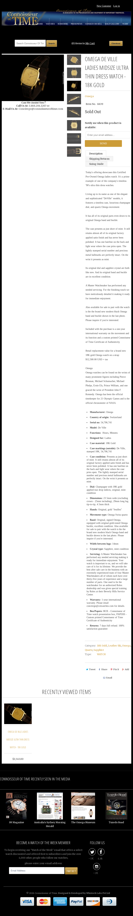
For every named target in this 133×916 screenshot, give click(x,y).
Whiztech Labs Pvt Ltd (98, 893)
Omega (89, 96)
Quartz (88, 650)
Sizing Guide (96, 164)
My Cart (90, 43)
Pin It (116, 669)
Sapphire (99, 650)
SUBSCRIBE (63, 24)
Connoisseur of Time (46, 893)
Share (104, 669)
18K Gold (102, 645)
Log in (116, 6)
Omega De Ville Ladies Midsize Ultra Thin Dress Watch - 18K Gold (17, 739)
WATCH (101, 654)
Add (127, 669)
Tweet (92, 669)
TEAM (125, 24)
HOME (40, 24)
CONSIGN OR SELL (94, 24)
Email (109, 677)
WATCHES (50, 24)
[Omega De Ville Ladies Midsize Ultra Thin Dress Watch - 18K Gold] (33, 78)
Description (96, 153)
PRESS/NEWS (77, 24)
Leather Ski (114, 645)
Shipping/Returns (99, 158)
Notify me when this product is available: (103, 125)
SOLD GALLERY (112, 24)
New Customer (104, 6)
